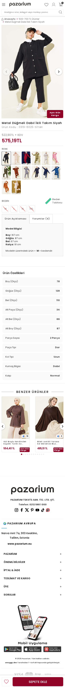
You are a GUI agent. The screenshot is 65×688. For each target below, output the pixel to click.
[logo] (20, 4)
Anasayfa (9, 19)
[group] (32, 71)
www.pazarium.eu (20, 544)
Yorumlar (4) (41, 218)
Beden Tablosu (57, 201)
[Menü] (4, 4)
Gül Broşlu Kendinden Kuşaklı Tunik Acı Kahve (14, 443)
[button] (6, 71)
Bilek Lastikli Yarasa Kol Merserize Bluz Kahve (48, 443)
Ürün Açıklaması (16, 218)
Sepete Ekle (38, 681)
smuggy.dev (11, 663)
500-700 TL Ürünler (29, 19)
